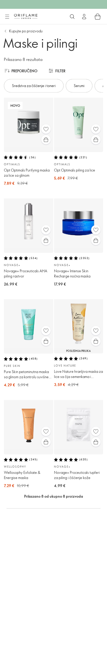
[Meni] (7, 17)
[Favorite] (46, 129)
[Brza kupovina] (46, 139)
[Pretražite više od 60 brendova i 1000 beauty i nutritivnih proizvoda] (72, 16)
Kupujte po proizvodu (26, 30)
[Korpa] (97, 16)
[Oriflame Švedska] (26, 16)
